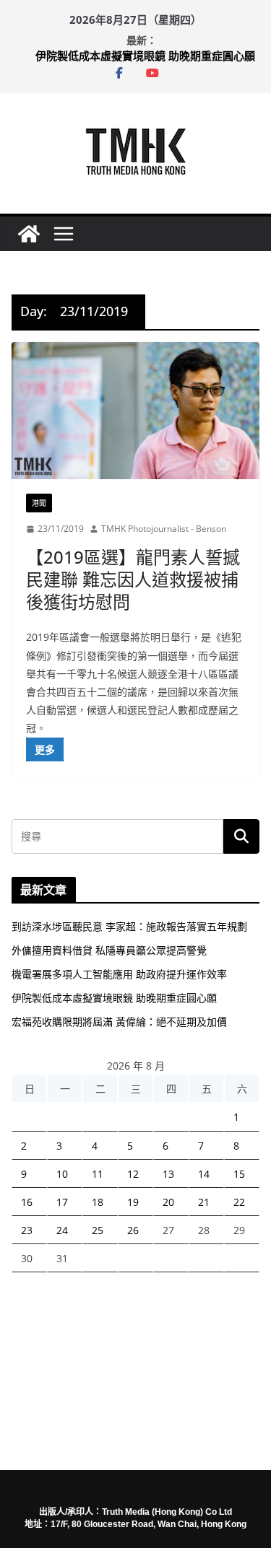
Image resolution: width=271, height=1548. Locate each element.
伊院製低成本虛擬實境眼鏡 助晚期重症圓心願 (145, 57)
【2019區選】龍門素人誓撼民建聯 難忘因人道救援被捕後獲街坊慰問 (133, 579)
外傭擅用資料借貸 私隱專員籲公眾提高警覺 (109, 950)
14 (204, 1174)
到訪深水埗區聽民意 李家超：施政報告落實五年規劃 (129, 926)
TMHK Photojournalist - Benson (163, 528)
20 (168, 1202)
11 (97, 1174)
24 (62, 1230)
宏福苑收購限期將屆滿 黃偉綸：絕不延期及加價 (119, 1021)
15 (239, 1174)
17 (62, 1202)
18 (97, 1202)
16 (27, 1202)
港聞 (39, 503)
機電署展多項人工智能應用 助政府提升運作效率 (119, 974)
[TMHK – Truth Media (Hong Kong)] (29, 234)
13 (168, 1174)
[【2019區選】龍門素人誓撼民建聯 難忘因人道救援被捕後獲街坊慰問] (135, 411)
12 (133, 1174)
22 (239, 1202)
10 (62, 1174)
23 (27, 1230)
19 (133, 1202)
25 (97, 1230)
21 (204, 1202)
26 (133, 1230)
